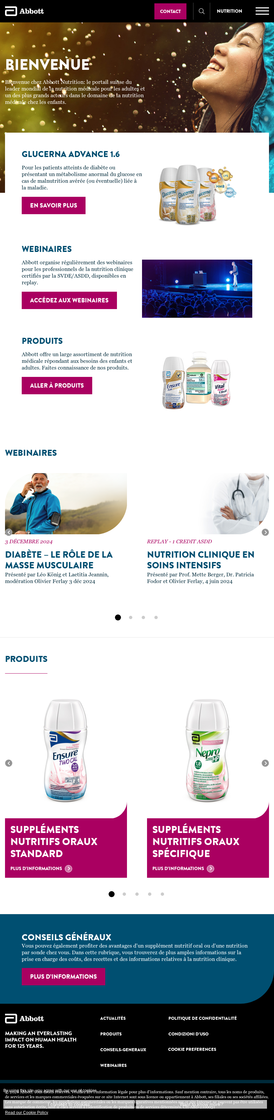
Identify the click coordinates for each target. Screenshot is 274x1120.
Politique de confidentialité (202, 1018)
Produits (111, 1034)
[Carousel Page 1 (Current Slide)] (118, 617)
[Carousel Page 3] (143, 617)
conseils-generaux (123, 1049)
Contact (170, 11)
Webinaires (113, 1065)
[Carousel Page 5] (162, 894)
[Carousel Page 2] (131, 617)
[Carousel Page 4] (156, 617)
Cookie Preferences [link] (192, 1049)
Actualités (113, 1018)
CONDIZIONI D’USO (188, 1034)
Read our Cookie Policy (26, 1112)
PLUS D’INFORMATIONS (63, 976)
